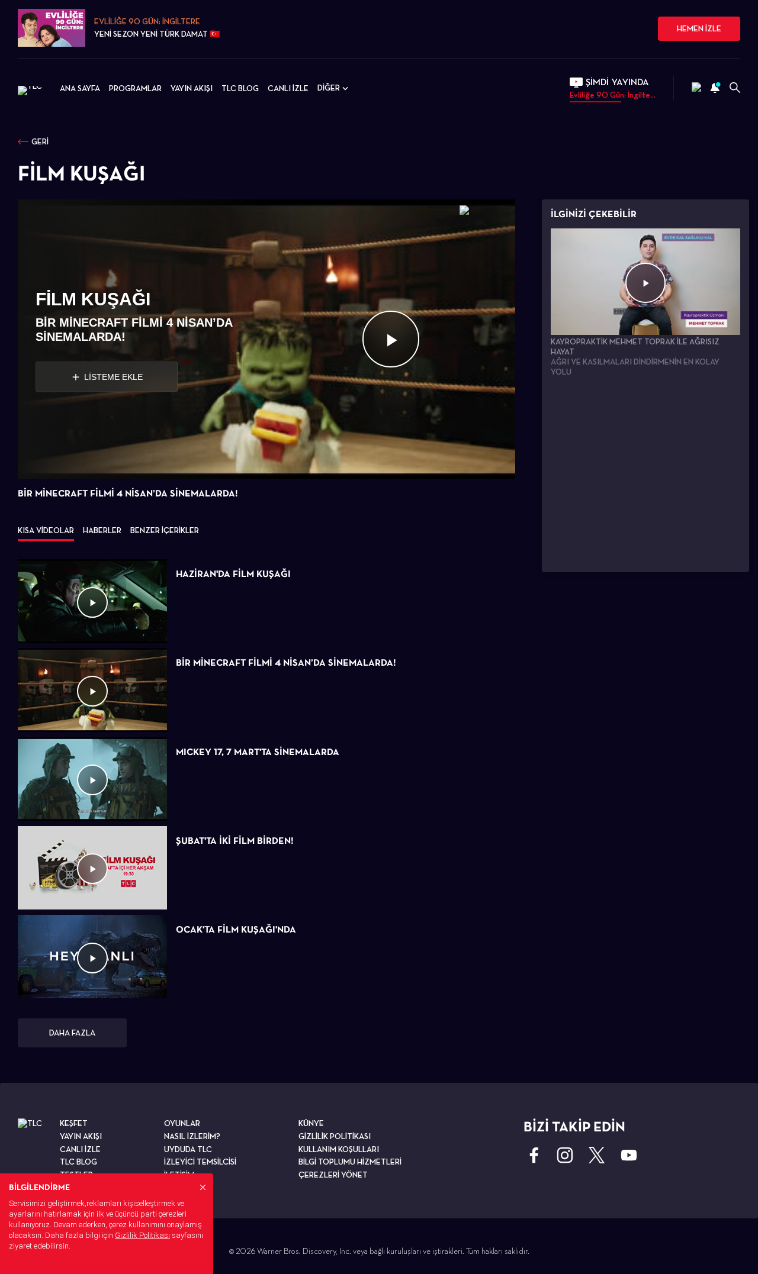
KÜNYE (311, 1123)
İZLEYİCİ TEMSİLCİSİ (200, 1161)
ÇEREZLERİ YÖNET (333, 1174)
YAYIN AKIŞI (192, 88)
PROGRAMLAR (135, 88)
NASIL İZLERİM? (192, 1136)
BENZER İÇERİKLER (164, 530)
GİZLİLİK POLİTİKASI (334, 1136)
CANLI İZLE (288, 88)
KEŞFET (74, 1123)
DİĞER (328, 87)
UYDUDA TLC (188, 1149)
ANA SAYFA (80, 88)
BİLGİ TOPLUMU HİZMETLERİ (350, 1161)
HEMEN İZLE (699, 28)
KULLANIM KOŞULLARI (338, 1149)
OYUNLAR (182, 1123)
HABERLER (102, 530)
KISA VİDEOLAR (46, 530)
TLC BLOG (240, 88)
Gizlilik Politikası (142, 1235)
